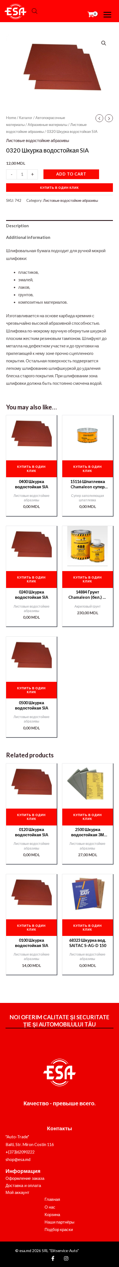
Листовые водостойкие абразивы (37, 140)
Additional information (28, 237)
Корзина (52, 1214)
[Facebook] (52, 1258)
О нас (50, 1207)
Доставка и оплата (23, 1185)
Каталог (25, 117)
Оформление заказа (25, 1178)
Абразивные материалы (47, 124)
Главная (52, 1199)
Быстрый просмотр (31, 451)
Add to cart (71, 174)
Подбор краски (59, 1229)
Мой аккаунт (17, 1192)
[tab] (59, 226)
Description (17, 225)
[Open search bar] (34, 11)
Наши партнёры (59, 1222)
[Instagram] (66, 1258)
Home (11, 117)
